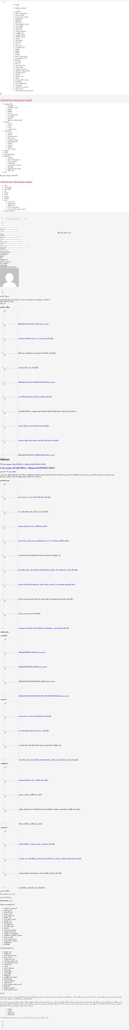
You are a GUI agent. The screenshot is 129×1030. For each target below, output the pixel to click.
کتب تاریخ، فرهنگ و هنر (11, 962)
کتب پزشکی (7, 910)
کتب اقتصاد (7, 953)
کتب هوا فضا (8, 922)
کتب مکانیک (7, 917)
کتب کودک (7, 969)
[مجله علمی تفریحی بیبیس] (1, 94)
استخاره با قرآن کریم (10, 940)
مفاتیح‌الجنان (8, 942)
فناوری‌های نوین (9, 926)
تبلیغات (10, 1010)
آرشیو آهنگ (7, 975)
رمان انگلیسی (4, 763)
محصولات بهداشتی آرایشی (6, 100)
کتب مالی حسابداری (10, 955)
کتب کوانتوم (7, 921)
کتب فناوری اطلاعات (10, 908)
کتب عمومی (4, 827)
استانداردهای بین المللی (11, 933)
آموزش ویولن (29, 100)
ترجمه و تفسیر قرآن (10, 939)
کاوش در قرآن (8, 937)
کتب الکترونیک (8, 912)
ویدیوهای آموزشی (9, 980)
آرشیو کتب (11, 1012)
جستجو (10, 1009)
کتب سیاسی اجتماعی (10, 960)
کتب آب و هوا (8, 957)
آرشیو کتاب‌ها (8, 978)
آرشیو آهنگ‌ (11, 1014)
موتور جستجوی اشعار (10, 989)
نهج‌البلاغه (7, 944)
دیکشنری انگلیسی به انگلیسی (13, 935)
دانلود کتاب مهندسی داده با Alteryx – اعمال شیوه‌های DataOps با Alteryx (27, 468)
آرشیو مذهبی (8, 982)
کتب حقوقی (7, 951)
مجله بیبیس (12, 471)
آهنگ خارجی (4, 635)
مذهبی (6, 966)
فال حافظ (7, 986)
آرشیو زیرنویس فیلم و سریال (13, 984)
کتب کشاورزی (8, 924)
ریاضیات (6, 928)
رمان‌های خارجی (9, 968)
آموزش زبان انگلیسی (10, 977)
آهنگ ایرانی (7, 973)
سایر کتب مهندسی (9, 931)
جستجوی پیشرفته (9, 987)
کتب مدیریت (8, 913)
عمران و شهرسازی (10, 919)
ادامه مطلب (22, 476)
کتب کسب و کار (9, 915)
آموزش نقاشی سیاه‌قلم (19, 100)
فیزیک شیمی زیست (10, 930)
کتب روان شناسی (9, 959)
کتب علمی (3, 699)
